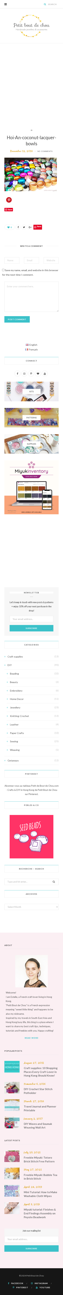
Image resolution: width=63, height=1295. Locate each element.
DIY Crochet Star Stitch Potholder (38, 1090)
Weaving (15, 749)
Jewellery (15, 707)
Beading (14, 673)
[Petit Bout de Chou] (31, 26)
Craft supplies (15, 656)
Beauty (14, 682)
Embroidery (16, 690)
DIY (10, 665)
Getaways (13, 760)
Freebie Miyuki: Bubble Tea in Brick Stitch (40, 1176)
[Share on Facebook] (18, 227)
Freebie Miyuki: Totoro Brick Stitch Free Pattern (39, 1159)
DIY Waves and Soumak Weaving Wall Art (38, 1125)
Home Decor (17, 698)
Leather (14, 724)
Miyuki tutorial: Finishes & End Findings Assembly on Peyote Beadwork (40, 1213)
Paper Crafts (17, 733)
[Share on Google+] (30, 227)
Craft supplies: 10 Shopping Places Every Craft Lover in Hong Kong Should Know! (41, 1071)
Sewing (14, 741)
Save (39, 226)
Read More (31, 1038)
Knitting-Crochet (19, 716)
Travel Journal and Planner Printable (40, 1108)
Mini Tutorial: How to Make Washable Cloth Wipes (40, 1194)
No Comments (45, 151)
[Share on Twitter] (24, 227)
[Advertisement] (31, 86)
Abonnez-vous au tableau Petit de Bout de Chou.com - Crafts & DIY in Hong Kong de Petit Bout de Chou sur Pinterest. (32, 790)
